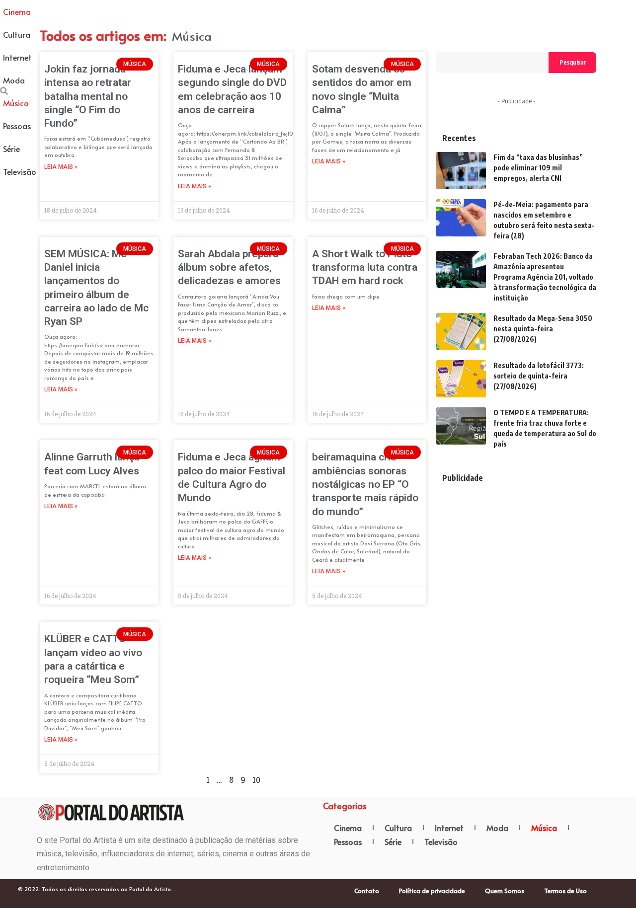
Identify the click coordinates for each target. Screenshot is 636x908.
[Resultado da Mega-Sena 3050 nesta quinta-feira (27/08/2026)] (461, 331)
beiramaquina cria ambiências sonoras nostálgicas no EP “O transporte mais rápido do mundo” (365, 484)
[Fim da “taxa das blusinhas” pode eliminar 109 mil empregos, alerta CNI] (461, 170)
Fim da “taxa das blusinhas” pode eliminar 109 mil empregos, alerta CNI (538, 167)
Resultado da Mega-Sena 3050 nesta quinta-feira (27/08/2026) (542, 328)
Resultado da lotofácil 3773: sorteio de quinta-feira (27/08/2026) (538, 375)
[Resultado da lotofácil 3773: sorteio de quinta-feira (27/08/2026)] (461, 378)
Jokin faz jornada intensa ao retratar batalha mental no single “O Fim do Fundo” (87, 96)
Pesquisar (572, 62)
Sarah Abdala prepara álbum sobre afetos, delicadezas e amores (230, 267)
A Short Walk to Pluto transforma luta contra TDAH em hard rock (364, 267)
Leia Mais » (61, 166)
